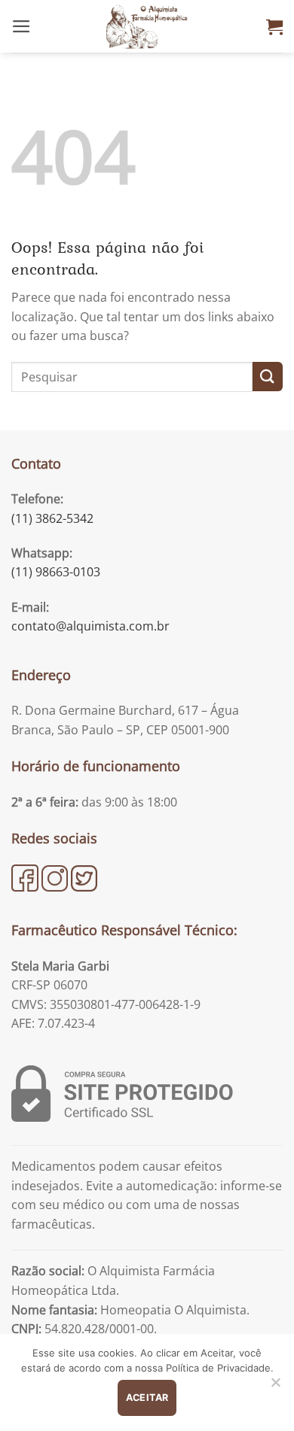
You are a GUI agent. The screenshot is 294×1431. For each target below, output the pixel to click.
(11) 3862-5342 (52, 518)
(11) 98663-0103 (55, 572)
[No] (275, 1387)
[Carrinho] (274, 26)
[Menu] (21, 26)
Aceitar (147, 1397)
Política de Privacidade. (220, 1368)
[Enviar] (268, 376)
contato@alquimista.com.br (90, 626)
